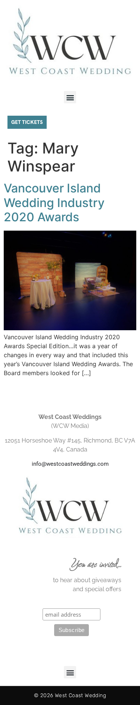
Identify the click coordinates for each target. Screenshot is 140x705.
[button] (70, 97)
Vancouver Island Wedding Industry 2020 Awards (54, 202)
